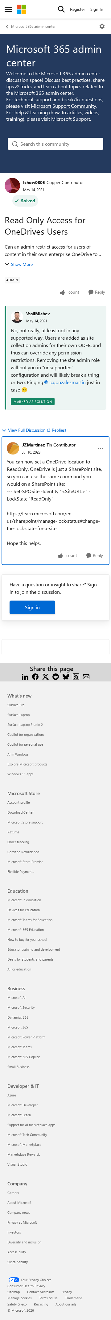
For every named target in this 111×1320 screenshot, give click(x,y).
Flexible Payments (20, 871)
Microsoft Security (21, 1007)
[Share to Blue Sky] (66, 676)
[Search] (61, 9)
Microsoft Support (70, 118)
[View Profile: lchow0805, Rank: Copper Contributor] (12, 185)
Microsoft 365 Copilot (23, 1056)
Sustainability (17, 1261)
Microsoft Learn (19, 1115)
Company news (18, 1212)
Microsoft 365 (17, 1027)
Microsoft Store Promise (25, 861)
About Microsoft (19, 1202)
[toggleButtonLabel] (102, 26)
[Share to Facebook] (35, 676)
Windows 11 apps (20, 774)
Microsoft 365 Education (25, 929)
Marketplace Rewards (23, 1154)
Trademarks (74, 1298)
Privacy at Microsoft (22, 1222)
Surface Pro (15, 704)
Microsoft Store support (25, 822)
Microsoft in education (24, 900)
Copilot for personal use (25, 744)
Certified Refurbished (23, 851)
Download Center (20, 812)
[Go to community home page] (21, 9)
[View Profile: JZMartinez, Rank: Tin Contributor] (13, 448)
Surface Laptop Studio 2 (25, 724)
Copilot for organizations (25, 734)
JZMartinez (33, 445)
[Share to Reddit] (55, 676)
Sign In (96, 9)
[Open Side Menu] (8, 9)
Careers (13, 1192)
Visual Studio (17, 1164)
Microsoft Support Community (63, 106)
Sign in (32, 607)
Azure (11, 1095)
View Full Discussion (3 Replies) (37, 430)
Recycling (41, 1304)
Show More (22, 264)
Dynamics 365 (17, 1017)
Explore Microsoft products (27, 764)
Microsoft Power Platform (26, 1037)
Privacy (66, 1291)
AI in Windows (18, 754)
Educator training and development (33, 949)
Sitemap (13, 1291)
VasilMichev (38, 313)
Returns (13, 832)
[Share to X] (45, 676)
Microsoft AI (16, 997)
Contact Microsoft (40, 1291)
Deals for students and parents (30, 959)
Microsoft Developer (22, 1105)
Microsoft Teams (19, 1047)
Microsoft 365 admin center (33, 26)
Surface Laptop (18, 714)
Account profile (18, 802)
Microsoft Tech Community (27, 1134)
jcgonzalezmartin (67, 382)
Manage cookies (19, 1298)
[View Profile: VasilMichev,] (17, 317)
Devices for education (23, 909)
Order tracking (18, 842)
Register (77, 9)
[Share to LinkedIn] (25, 676)
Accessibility (16, 1252)
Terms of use (48, 1298)
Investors (14, 1232)
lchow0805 (34, 182)
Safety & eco (17, 1304)
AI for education (19, 969)
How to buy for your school (27, 939)
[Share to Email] (86, 676)
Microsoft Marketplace (24, 1144)
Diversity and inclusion (24, 1242)
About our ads (66, 1304)
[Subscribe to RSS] (76, 676)
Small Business (18, 1066)
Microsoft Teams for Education (29, 919)
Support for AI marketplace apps (31, 1124)
